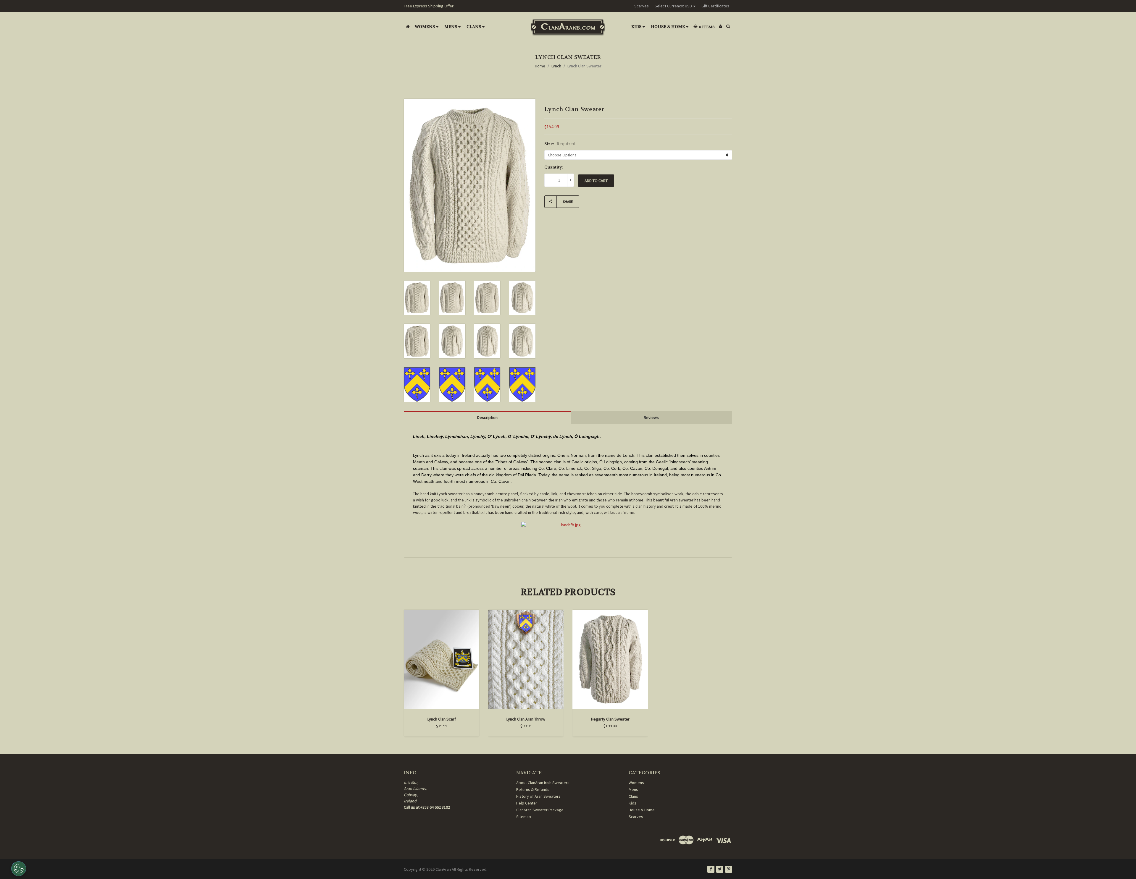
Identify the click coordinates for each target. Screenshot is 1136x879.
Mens (450, 26)
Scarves (641, 6)
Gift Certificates (715, 6)
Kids (636, 26)
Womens (425, 26)
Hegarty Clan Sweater (610, 719)
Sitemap (523, 816)
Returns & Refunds (532, 789)
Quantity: (553, 167)
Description (487, 417)
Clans (474, 26)
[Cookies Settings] (18, 868)
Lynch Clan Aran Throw (525, 719)
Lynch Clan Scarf (441, 719)
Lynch (556, 66)
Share (568, 201)
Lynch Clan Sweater (584, 66)
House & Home (668, 26)
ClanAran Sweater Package (540, 809)
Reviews (651, 417)
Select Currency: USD (673, 6)
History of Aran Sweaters (538, 796)
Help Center (526, 803)
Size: (559, 143)
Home (540, 66)
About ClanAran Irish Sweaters (542, 782)
